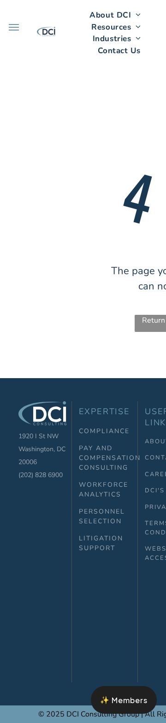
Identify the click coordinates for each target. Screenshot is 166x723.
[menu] (14, 27)
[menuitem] (115, 15)
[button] (124, 700)
